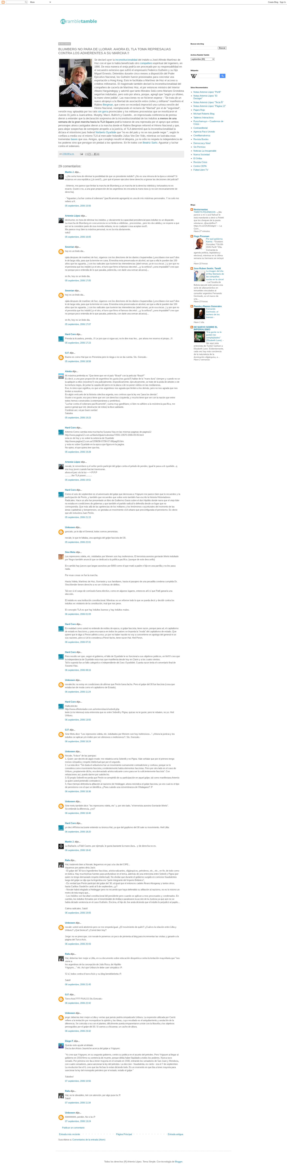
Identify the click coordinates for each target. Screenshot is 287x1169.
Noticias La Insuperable (204, 150)
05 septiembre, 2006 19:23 (78, 417)
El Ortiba (197, 158)
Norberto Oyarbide (106, 132)
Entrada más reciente (69, 1134)
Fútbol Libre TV (200, 169)
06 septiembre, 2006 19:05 (78, 912)
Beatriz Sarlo (150, 142)
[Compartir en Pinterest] (98, 154)
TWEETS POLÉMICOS (205, 212)
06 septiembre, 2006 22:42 (78, 1003)
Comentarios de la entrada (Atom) (88, 1139)
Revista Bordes (201, 139)
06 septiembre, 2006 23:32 (78, 1031)
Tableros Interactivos (203, 117)
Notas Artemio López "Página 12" (209, 106)
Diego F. (69, 1041)
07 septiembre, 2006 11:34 (78, 1102)
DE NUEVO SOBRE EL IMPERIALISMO (206, 328)
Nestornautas (201, 209)
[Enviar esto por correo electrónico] (86, 154)
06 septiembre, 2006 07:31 (78, 642)
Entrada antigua (175, 1134)
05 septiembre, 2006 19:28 (78, 452)
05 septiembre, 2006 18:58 (78, 361)
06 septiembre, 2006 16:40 (78, 813)
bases (74, 139)
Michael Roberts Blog (203, 113)
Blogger (178, 1161)
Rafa (67, 860)
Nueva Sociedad (201, 154)
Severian (69, 247)
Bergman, (108, 104)
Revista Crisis (200, 162)
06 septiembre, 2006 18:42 (78, 850)
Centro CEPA (200, 166)
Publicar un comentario (73, 1127)
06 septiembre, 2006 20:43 (78, 944)
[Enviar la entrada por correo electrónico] (81, 154)
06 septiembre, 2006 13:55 (78, 719)
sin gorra (103, 111)
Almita (68, 371)
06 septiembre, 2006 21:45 (78, 984)
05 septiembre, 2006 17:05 (78, 280)
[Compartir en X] (92, 154)
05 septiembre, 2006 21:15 (78, 517)
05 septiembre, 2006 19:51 (78, 480)
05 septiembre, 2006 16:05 (78, 237)
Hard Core (70, 334)
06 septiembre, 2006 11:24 (78, 691)
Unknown (70, 527)
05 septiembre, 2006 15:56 (78, 205)
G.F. (67, 353)
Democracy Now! (202, 143)
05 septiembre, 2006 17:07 (78, 324)
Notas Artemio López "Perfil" (207, 92)
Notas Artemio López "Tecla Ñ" (208, 102)
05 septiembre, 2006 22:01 (78, 542)
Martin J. (69, 172)
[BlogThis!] (89, 154)
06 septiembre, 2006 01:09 (78, 614)
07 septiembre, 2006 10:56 (78, 1081)
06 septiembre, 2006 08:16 (78, 670)
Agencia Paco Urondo (204, 131)
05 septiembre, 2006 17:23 (78, 342)
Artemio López (72, 215)
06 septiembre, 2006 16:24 (78, 741)
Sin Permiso (199, 147)
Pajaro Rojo (199, 110)
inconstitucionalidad (126, 59)
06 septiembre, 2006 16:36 (78, 791)
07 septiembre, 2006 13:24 (78, 1121)
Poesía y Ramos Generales (208, 306)
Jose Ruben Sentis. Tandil (207, 268)
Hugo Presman (201, 236)
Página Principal (124, 1134)
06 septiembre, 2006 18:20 (78, 831)
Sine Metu (70, 552)
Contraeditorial (200, 128)
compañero (146, 63)
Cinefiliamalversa (201, 135)
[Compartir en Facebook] (95, 154)
